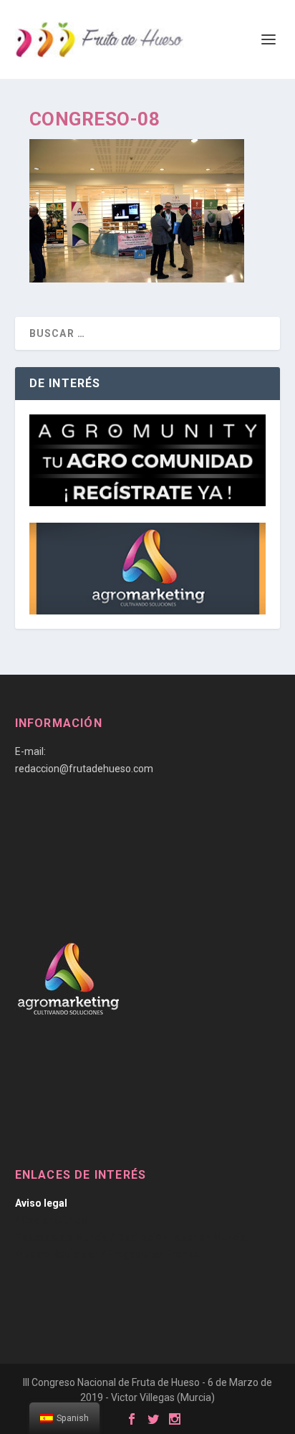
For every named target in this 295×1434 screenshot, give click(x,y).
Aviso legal (41, 1203)
